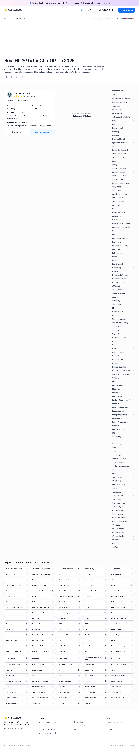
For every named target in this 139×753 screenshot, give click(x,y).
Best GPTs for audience (47, 726)
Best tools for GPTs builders (49, 733)
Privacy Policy (78, 722)
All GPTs (7, 18)
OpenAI (131, 745)
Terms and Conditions (81, 726)
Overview (10, 100)
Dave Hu (20, 728)
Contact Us (77, 729)
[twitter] (22, 77)
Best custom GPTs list (47, 729)
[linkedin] (17, 77)
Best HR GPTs (20, 18)
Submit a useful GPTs (115, 722)
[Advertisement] (69, 35)
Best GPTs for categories (48, 722)
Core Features (23, 100)
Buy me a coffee (113, 726)
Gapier (109, 729)
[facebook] (12, 77)
